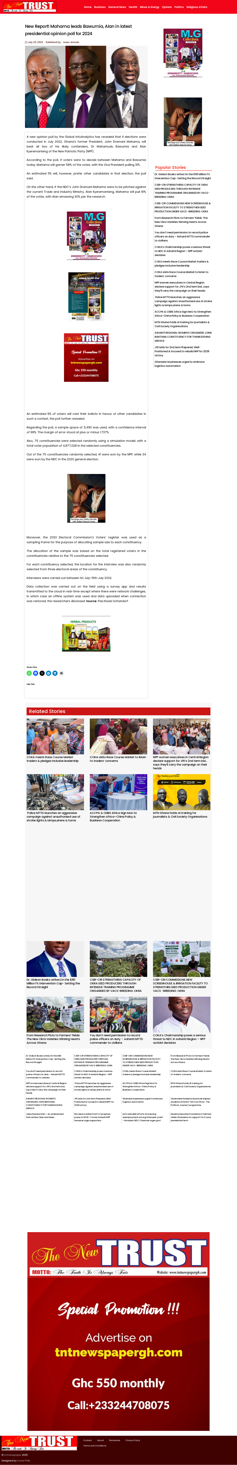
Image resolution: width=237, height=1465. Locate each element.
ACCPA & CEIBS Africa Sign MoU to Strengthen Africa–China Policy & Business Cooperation (113, 816)
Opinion (167, 7)
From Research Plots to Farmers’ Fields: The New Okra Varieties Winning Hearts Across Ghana (181, 222)
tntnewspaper (12, 1455)
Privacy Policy (133, 1440)
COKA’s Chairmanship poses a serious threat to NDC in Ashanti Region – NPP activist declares (182, 251)
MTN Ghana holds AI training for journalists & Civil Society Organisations (180, 815)
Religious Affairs (197, 7)
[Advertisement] (118, 877)
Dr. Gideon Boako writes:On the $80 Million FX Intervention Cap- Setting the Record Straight (53, 983)
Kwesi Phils (24, 1460)
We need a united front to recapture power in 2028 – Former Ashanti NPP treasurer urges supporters (92, 1117)
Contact (87, 1440)
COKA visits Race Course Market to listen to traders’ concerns (118, 759)
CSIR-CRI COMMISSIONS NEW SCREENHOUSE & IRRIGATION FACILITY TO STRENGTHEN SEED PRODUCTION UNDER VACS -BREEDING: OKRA (183, 207)
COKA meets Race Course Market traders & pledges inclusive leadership (53, 759)
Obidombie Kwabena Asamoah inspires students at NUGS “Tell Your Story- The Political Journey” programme (190, 1102)
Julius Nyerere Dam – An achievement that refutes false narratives (45, 1115)
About (100, 1440)
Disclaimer (114, 1440)
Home (88, 7)
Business (100, 7)
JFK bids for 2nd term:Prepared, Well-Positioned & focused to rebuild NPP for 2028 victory (182, 351)
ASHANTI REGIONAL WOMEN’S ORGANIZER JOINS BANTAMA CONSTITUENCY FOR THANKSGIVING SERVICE (183, 337)
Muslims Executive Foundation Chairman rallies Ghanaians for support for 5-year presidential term (191, 1117)
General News (117, 7)
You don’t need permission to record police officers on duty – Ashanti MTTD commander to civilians (182, 236)
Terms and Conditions (94, 1445)
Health (133, 7)
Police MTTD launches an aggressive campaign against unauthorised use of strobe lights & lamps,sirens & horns (183, 301)
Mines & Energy (149, 7)
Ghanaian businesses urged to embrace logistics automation (143, 1100)
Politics (179, 7)
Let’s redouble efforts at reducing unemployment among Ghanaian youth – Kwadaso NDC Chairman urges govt (143, 1117)
